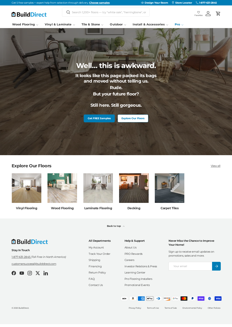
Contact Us (96, 285)
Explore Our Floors (132, 118)
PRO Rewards (133, 254)
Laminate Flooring (98, 208)
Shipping (94, 260)
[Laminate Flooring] (98, 188)
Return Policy (97, 272)
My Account (96, 247)
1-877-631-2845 (21, 257)
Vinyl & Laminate (58, 24)
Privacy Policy (135, 308)
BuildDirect (23, 308)
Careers (129, 260)
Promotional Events (137, 285)
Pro (177, 24)
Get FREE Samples (99, 118)
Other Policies (214, 308)
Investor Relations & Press (141, 266)
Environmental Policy (192, 308)
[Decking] (134, 188)
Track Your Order (99, 254)
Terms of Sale (171, 308)
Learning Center (135, 272)
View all (215, 166)
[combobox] (105, 12)
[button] (218, 14)
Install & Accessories (149, 24)
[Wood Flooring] (62, 188)
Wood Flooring (23, 24)
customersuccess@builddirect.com (34, 263)
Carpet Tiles (170, 208)
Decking (133, 208)
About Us (130, 247)
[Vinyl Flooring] (26, 188)
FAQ (92, 279)
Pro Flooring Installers (138, 279)
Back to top (114, 225)
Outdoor (116, 24)
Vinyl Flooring (26, 208)
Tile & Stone (91, 24)
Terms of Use (153, 308)
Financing (95, 266)
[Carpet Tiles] (169, 188)
